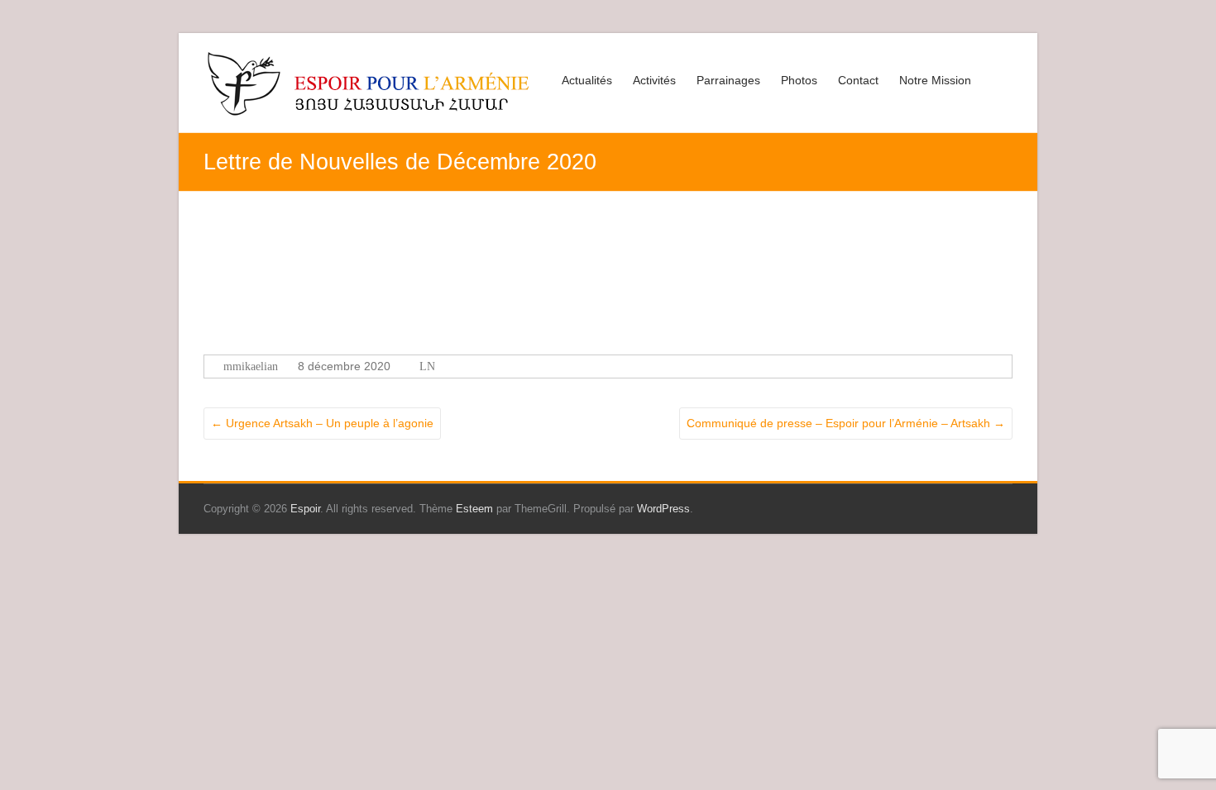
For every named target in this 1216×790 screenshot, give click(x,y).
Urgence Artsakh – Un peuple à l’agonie (322, 423)
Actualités (587, 80)
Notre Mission (935, 80)
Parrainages (728, 80)
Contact (858, 80)
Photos (799, 80)
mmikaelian (250, 366)
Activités (654, 80)
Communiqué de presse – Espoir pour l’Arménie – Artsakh (846, 423)
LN (427, 366)
